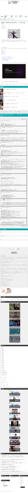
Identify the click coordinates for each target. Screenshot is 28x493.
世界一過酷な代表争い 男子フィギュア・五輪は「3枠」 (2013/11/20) (11, 96)
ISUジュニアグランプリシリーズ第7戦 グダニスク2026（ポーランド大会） (14, 339)
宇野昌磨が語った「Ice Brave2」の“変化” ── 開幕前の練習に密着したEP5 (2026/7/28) (15, 307)
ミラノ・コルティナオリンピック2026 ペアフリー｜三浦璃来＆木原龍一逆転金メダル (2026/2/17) (15, 449)
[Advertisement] (14, 10)
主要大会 (12, 17)
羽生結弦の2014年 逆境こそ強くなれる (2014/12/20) (8, 469)
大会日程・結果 (6, 17)
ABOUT (26, 16)
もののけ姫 (5, 81)
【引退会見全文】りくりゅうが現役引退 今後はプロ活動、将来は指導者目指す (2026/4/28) (15, 443)
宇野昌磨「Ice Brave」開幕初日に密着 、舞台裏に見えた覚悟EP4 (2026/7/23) (15, 323)
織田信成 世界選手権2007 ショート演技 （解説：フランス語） (11, 107)
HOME (2, 16)
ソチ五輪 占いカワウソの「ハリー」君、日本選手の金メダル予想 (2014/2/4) (11, 459)
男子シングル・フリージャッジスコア (7, 58)
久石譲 (7, 81)
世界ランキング (21, 17)
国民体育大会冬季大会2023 (12, 81)
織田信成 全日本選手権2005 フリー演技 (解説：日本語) (10, 89)
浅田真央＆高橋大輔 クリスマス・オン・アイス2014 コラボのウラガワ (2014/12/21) (12, 462)
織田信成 (17, 81)
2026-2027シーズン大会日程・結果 (14, 413)
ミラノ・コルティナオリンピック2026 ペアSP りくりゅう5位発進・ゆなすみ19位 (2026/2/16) (15, 431)
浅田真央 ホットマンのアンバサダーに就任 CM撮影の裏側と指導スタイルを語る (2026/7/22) (15, 315)
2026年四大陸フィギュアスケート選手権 (6, 464)
